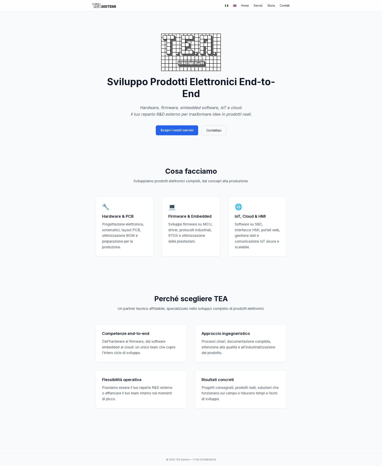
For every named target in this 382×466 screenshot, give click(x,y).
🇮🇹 (226, 5)
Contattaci (213, 130)
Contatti (285, 5)
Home (245, 5)
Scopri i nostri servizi (177, 130)
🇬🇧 (234, 5)
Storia (271, 5)
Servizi (258, 5)
